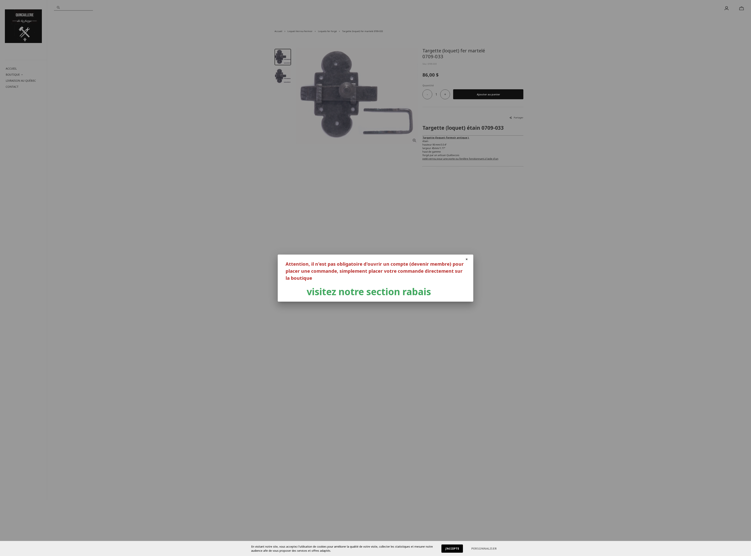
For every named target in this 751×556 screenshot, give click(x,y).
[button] (484, 548)
